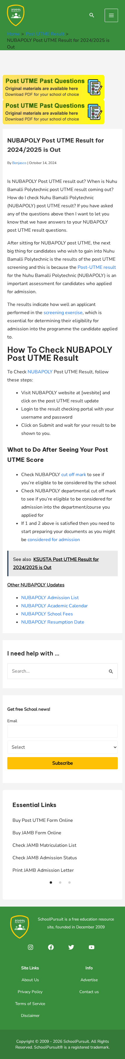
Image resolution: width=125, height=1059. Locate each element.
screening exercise (63, 312)
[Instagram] (30, 947)
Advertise (89, 980)
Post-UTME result (97, 267)
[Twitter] (71, 947)
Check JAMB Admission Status (44, 858)
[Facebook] (51, 947)
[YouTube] (91, 947)
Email (12, 721)
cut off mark (73, 474)
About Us (30, 980)
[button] (51, 882)
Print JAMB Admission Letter (43, 870)
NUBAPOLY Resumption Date (52, 622)
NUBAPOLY (40, 372)
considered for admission (54, 539)
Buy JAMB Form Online (36, 833)
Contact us (89, 992)
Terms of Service (30, 1003)
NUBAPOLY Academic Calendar (54, 606)
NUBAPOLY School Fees (47, 614)
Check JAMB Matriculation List (44, 845)
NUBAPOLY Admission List (50, 598)
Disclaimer (30, 1015)
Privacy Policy (30, 992)
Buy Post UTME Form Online (42, 820)
